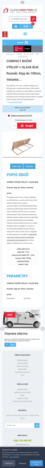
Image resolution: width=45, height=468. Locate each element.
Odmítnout (8, 463)
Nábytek (19, 54)
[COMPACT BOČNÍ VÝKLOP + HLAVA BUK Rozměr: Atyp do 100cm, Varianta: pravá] (22, 156)
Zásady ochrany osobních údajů (22, 401)
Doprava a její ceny (22, 366)
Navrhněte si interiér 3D (22, 372)
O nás (22, 375)
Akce (5, 34)
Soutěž (22, 395)
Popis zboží (16, 166)
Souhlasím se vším (36, 463)
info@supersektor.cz (22, 444)
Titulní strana (10, 54)
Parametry (29, 166)
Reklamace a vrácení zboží (22, 392)
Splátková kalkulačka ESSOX (21, 116)
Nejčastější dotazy (22, 360)
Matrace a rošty (29, 54)
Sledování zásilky (22, 389)
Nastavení (22, 463)
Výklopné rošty (22, 56)
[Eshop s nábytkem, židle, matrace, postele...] (20, 10)
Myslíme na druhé (22, 398)
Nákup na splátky (22, 363)
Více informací (14, 457)
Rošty (37, 54)
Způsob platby (22, 369)
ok (37, 425)
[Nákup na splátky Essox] (22, 48)
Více (12, 344)
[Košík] (22, 26)
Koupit (29, 125)
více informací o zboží (15, 102)
